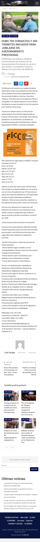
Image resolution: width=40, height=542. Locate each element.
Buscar (4, 465)
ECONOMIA (11, 521)
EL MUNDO (28, 524)
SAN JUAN (5, 36)
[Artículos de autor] (20, 344)
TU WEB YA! (25, 535)
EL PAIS (32, 517)
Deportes (29, 521)
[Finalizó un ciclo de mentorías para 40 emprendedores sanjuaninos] (11, 423)
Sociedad (20, 521)
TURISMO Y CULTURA (15, 524)
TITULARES (14, 36)
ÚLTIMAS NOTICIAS (11, 517)
